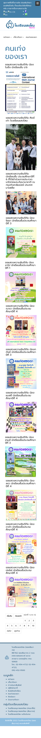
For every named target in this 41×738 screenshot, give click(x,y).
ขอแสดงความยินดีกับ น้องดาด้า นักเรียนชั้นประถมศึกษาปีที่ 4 (20, 526)
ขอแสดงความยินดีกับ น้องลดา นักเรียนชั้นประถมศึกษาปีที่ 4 (20, 483)
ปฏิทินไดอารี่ (13, 688)
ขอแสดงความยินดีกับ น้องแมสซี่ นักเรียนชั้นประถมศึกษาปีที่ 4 (20, 395)
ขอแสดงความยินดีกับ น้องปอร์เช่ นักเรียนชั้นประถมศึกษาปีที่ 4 (20, 570)
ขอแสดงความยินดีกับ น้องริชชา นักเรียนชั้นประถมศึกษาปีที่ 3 (21, 220)
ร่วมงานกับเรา (13, 699)
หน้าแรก (11, 679)
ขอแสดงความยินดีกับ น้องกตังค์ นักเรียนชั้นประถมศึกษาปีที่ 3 (21, 352)
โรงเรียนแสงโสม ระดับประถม (19, 714)
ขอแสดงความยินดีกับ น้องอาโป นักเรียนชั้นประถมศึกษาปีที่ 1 (20, 265)
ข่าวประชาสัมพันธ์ (14, 685)
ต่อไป (9, 631)
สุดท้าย (17, 631)
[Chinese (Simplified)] (12, 12)
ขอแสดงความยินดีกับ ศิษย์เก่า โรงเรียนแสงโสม (20, 119)
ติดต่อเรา (11, 696)
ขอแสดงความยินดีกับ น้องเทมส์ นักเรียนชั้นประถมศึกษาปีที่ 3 (20, 440)
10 (33, 625)
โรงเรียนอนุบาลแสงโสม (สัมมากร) (21, 711)
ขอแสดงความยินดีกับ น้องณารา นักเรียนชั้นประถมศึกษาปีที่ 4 (20, 308)
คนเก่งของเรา (13, 693)
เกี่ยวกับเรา (12, 682)
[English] (5, 15)
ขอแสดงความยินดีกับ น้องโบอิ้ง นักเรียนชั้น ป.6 (19, 66)
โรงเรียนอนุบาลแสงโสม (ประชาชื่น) (21, 708)
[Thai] (5, 12)
